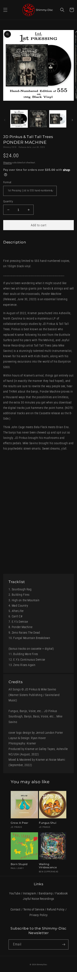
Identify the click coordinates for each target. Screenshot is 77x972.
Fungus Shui (47, 822)
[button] (5, 10)
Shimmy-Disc (42, 964)
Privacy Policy (38, 915)
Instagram (29, 893)
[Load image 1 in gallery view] (19, 118)
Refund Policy (56, 909)
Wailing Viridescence (48, 865)
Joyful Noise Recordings (38, 898)
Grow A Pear (19, 822)
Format (7, 182)
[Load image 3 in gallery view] (57, 118)
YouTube (14, 893)
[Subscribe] (63, 944)
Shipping (7, 162)
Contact (15, 909)
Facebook (61, 893)
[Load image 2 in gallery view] (38, 118)
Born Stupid (19, 864)
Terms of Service (33, 909)
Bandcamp (46, 893)
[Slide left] (4, 120)
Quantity (8, 201)
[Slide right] (72, 120)
